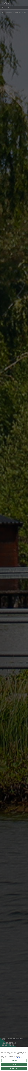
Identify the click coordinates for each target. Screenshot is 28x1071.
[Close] (26, 1049)
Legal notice (19, 1057)
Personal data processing (12, 1057)
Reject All (14, 1064)
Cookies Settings (14, 1060)
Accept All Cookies (14, 1068)
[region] (14, 1059)
